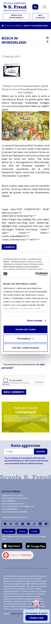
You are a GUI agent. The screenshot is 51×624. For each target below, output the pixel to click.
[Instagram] (16, 523)
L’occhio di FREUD (13, 26)
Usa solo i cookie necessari (25, 348)
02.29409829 (10, 501)
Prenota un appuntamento (16, 16)
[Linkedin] (40, 523)
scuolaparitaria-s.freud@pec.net (20, 506)
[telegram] (22, 523)
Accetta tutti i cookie (25, 329)
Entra (25, 418)
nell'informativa (35, 463)
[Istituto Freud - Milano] (15, 6)
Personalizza (24, 338)
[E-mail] (46, 523)
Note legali (8, 531)
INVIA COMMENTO (14, 392)
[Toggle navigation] (44, 7)
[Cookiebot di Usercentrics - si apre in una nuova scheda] (36, 274)
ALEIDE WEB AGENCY (19, 614)
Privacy (22, 531)
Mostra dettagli (34, 320)
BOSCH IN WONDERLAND (36, 26)
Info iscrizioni (40, 16)
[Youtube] (28, 523)
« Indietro (9, 247)
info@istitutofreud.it (15, 503)
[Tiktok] (34, 523)
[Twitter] (10, 523)
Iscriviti (40, 451)
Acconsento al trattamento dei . (23, 366)
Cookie (34, 531)
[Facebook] (5, 523)
